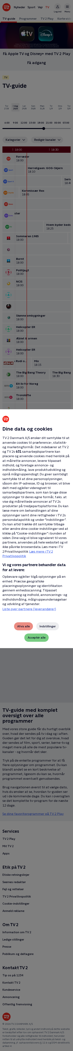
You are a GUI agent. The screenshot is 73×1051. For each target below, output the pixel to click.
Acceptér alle (36, 637)
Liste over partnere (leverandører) (29, 609)
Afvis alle (23, 626)
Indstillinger (47, 626)
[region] (36, 525)
